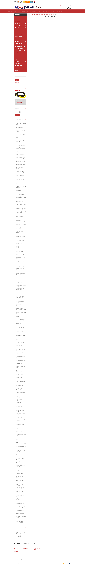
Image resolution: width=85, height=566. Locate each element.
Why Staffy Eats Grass (19, 345)
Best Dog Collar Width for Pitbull (20, 153)
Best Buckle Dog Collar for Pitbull (21, 148)
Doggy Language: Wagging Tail (20, 511)
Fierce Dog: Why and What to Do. (21, 194)
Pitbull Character (18, 358)
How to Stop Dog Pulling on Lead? (21, 202)
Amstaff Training (18, 138)
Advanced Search (17, 82)
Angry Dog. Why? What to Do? (20, 145)
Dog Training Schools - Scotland (20, 390)
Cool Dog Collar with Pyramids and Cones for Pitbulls (47, 14)
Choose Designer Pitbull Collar (20, 161)
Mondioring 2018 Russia (19, 127)
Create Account (25, 549)
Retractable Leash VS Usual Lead (20, 413)
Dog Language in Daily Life (20, 487)
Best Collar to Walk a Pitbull (20, 151)
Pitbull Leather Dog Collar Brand (20, 257)
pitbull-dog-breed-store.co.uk (25, 563)
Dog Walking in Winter (19, 188)
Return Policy (16, 549)
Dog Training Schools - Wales (20, 395)
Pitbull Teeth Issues (18, 341)
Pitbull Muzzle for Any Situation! (20, 430)
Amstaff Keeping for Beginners (20, 414)
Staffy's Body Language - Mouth (20, 400)
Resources (17, 133)
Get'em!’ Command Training (20, 480)
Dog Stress (17, 514)
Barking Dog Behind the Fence (20, 463)
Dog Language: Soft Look (19, 491)
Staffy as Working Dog (19, 406)
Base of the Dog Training (19, 449)
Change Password (26, 548)
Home (29, 14)
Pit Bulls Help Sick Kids (19, 242)
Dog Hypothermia (18, 184)
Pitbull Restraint (18, 439)
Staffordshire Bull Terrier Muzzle (20, 286)
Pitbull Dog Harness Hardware (20, 253)
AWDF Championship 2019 (20, 147)
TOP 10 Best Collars (19, 377)
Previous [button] (15, 97)
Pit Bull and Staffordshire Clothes (21, 240)
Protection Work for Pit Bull (20, 266)
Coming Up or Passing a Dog (20, 513)
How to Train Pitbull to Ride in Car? (21, 204)
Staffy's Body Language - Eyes (20, 360)
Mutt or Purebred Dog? (19, 416)
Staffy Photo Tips (18, 375)
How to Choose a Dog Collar (37, 546)
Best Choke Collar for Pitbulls (20, 150)
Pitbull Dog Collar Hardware (20, 251)
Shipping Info (16, 546)
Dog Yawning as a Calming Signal (21, 506)
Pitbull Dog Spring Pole (19, 338)
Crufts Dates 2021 (18, 121)
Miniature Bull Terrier (19, 239)
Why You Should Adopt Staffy (20, 317)
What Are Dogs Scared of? (19, 310)
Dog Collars (32, 14)
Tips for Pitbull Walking (19, 352)
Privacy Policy (16, 548)
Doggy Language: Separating (20, 510)
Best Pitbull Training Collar (20, 154)
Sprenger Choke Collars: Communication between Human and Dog (21, 280)
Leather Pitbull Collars (37, 14)
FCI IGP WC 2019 (18, 190)
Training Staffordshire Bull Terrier (21, 306)
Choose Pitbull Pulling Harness (20, 162)
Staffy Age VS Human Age (19, 374)
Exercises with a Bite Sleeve (20, 386)
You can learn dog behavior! (20, 476)
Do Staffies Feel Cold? (19, 363)
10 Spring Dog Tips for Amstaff (20, 319)
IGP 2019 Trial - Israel (19, 125)
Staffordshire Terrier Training (20, 424)
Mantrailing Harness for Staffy (20, 229)
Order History (25, 546)
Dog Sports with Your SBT (19, 473)
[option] (20, 97)
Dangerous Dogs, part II (19, 165)
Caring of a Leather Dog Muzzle (20, 474)
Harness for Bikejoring (19, 196)
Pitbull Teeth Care (18, 339)
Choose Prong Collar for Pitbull (20, 164)
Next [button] (26, 97)
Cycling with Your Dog (19, 361)
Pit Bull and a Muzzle (19, 399)
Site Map (15, 552)
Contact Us (62, 5)
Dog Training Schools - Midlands (20, 364)
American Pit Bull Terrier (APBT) (20, 134)
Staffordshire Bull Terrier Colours (21, 285)
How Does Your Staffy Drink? (20, 331)
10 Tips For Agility (18, 402)
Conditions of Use (16, 551)
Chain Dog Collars (18, 428)
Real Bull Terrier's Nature (19, 417)
